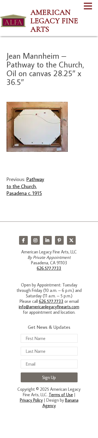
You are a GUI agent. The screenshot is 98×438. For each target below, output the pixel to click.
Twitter (71, 240)
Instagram (35, 240)
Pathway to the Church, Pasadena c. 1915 (25, 186)
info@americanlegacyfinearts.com (49, 306)
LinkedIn (47, 240)
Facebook (23, 240)
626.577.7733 (49, 268)
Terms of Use (61, 394)
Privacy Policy (31, 400)
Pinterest (59, 240)
